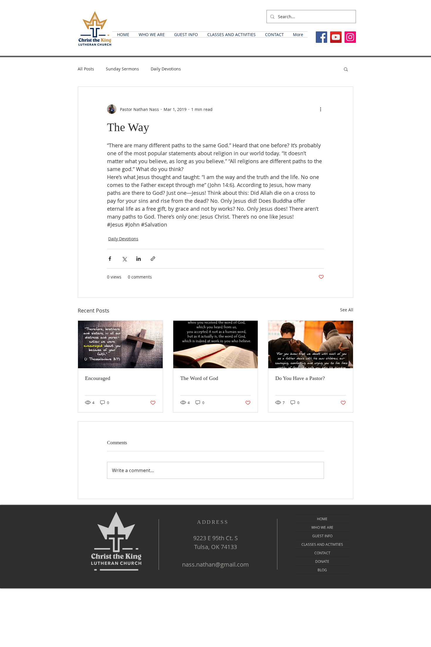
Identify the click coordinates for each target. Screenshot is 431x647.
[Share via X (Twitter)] (124, 258)
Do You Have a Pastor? (300, 378)
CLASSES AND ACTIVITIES (322, 544)
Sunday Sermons (122, 69)
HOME (322, 518)
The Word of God (199, 378)
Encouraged (97, 378)
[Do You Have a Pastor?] (310, 344)
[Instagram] (350, 37)
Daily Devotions (166, 69)
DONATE (322, 561)
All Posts (86, 69)
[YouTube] (336, 37)
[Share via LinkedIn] (138, 258)
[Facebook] (321, 37)
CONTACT (322, 552)
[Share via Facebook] (110, 258)
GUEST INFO (322, 535)
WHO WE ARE (322, 527)
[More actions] (320, 109)
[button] (151, 34)
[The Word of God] (215, 344)
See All (346, 309)
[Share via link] (153, 258)
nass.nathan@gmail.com (215, 564)
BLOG (322, 569)
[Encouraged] (120, 344)
